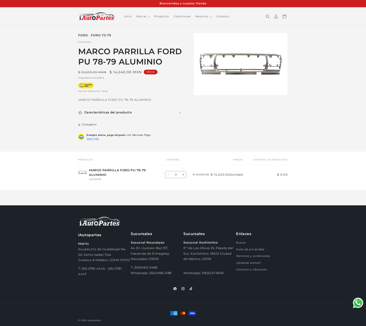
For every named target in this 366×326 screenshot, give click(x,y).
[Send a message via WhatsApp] (358, 303)
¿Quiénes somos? (248, 263)
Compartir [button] (89, 124)
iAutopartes (94, 320)
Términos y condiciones (253, 256)
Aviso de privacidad (250, 249)
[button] (143, 16)
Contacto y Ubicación (251, 269)
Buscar (241, 242)
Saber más (93, 138)
